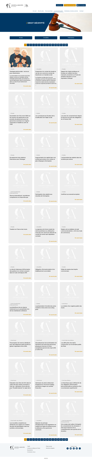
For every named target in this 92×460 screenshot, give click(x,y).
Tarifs (28, 446)
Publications (71, 37)
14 (61, 44)
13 (58, 44)
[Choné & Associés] (17, 4)
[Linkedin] (74, 448)
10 (50, 44)
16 (66, 44)
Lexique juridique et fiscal (33, 448)
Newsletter (30, 450)
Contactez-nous (31, 452)
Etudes (21, 37)
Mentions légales (50, 448)
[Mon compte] (77, 448)
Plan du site (49, 446)
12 (55, 44)
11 (52, 44)
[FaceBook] (68, 448)
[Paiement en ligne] (80, 448)
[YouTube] (71, 448)
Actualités (46, 37)
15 (63, 44)
